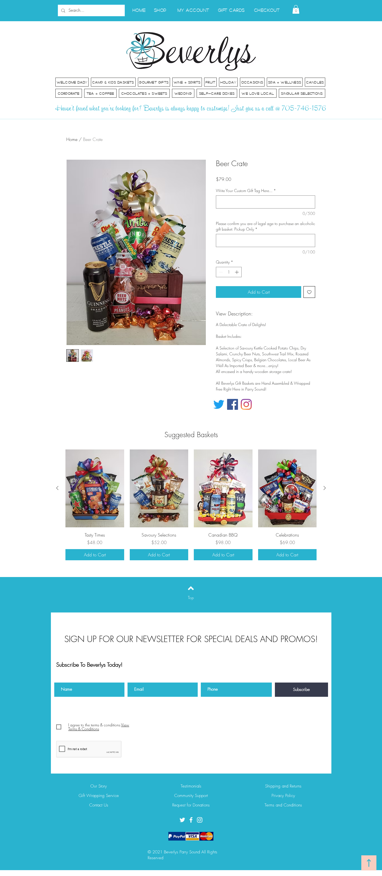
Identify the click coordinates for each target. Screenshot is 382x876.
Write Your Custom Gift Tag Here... (246, 190)
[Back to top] (191, 588)
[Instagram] (246, 404)
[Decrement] (220, 272)
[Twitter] (218, 404)
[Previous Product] (57, 488)
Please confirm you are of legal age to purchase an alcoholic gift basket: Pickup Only (265, 226)
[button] (296, 9)
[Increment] (237, 272)
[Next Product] (324, 488)
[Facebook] (232, 404)
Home (71, 139)
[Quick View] (94, 488)
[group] (191, 505)
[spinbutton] (229, 272)
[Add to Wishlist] (309, 292)
